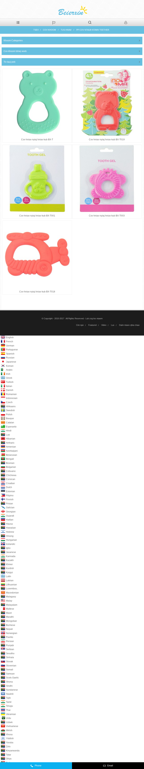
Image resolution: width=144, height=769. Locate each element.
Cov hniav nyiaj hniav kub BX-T (37, 139)
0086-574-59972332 (50, 766)
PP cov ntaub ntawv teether (92, 30)
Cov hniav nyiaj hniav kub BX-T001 (37, 215)
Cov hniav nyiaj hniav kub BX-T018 (37, 291)
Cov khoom (49, 30)
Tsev (36, 30)
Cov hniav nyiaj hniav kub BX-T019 (107, 139)
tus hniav (66, 30)
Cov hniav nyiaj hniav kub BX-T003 (107, 215)
